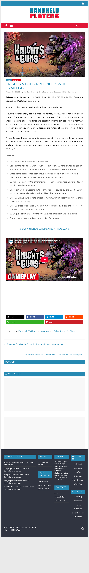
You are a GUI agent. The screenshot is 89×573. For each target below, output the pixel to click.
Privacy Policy (59, 497)
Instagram (78, 476)
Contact (57, 493)
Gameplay (57, 92)
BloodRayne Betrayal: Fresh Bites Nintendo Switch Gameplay (55, 354)
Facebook (22, 331)
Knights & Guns (67, 92)
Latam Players (43, 489)
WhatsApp (78, 484)
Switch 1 (16, 80)
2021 (40, 92)
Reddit (81, 480)
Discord (75, 480)
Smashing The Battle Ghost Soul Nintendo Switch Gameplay (33, 344)
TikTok (78, 472)
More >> (61, 480)
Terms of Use (59, 500)
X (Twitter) (78, 464)
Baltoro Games (48, 92)
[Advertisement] (44, 394)
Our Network (43, 481)
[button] (15, 317)
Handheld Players (29, 92)
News (9, 80)
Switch (74, 92)
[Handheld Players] (6, 25)
